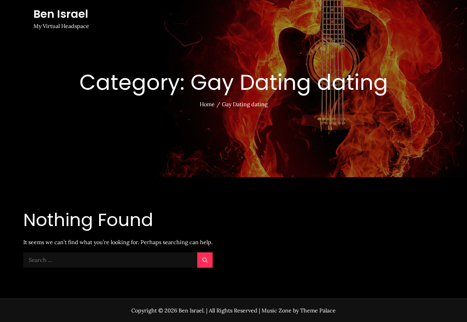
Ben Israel (61, 14)
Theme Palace (318, 310)
